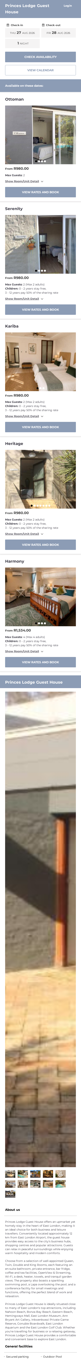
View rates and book (40, 192)
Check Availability (40, 57)
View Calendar (40, 70)
